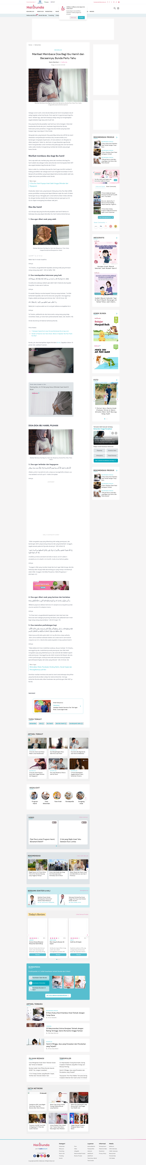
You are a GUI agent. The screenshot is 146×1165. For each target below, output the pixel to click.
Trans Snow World (92, 1158)
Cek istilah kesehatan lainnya (105, 460)
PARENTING (48, 11)
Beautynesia (112, 1153)
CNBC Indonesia (113, 1151)
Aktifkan (81, 17)
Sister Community (111, 186)
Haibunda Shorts (32, 15)
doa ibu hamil (60, 723)
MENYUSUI (40, 11)
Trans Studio (91, 1160)
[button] (85, 797)
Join (115, 180)
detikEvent (90, 1153)
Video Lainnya (83, 817)
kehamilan (33, 723)
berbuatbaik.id (91, 1146)
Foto (75, 1146)
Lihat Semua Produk (82, 914)
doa (40, 723)
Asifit (72, 940)
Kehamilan (38, 45)
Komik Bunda (43, 15)
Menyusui (61, 1148)
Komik (60, 1158)
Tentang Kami (102, 1146)
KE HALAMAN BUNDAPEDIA (57, 995)
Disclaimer (101, 1151)
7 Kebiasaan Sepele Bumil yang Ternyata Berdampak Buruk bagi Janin (50, 331)
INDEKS (92, 11)
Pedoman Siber (103, 1148)
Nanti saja (73, 17)
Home (30, 45)
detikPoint (90, 1155)
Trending (51, 15)
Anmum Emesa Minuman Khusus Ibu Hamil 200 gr (36, 942)
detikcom (111, 1146)
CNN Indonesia (113, 1148)
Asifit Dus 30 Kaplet (75, 942)
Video (57, 15)
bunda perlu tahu (75, 723)
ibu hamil (50, 723)
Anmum (31, 940)
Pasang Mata (91, 1148)
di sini (58, 343)
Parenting (61, 1151)
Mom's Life (61, 1153)
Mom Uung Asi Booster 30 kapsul (57, 942)
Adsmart (90, 1151)
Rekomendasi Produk (79, 1153)
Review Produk (78, 1155)
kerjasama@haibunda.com (100, 2)
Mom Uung (53, 940)
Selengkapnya (84, 890)
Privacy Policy (102, 1153)
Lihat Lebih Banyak (82, 856)
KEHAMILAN (30, 11)
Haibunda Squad (100, 186)
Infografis (76, 1151)
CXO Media (112, 1158)
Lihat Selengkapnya (105, 217)
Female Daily (112, 1155)
